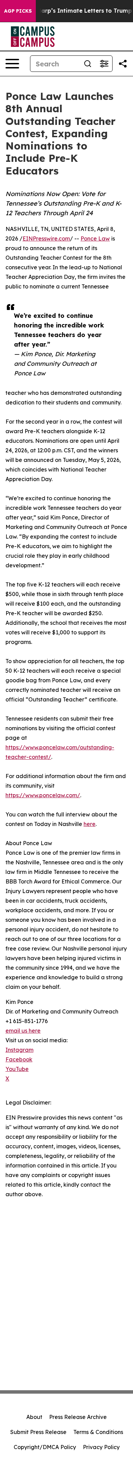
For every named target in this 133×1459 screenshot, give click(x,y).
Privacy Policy (101, 1447)
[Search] (87, 64)
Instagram (19, 1049)
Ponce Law (95, 238)
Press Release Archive (78, 1416)
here (89, 824)
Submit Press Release (38, 1432)
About (34, 1416)
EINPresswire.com (46, 238)
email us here (23, 1030)
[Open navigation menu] (12, 63)
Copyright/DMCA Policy (45, 1447)
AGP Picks (18, 11)
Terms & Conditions (98, 1432)
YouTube (17, 1069)
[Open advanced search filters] (104, 64)
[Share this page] (123, 63)
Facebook (18, 1059)
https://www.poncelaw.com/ (42, 795)
